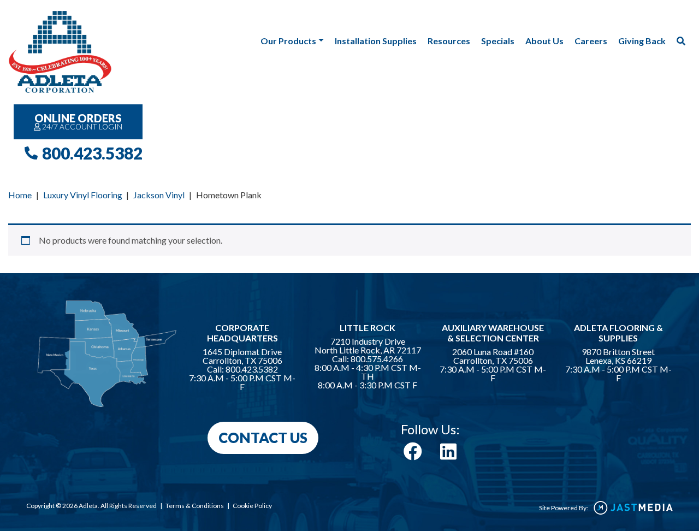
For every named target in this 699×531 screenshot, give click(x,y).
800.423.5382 (92, 153)
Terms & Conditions (194, 506)
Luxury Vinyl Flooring (82, 195)
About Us (544, 41)
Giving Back (642, 41)
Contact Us (262, 437)
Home (20, 195)
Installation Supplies (376, 41)
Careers (590, 41)
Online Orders (78, 121)
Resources (449, 41)
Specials (497, 41)
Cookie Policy (252, 506)
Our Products (288, 41)
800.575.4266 (377, 359)
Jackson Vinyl (159, 195)
